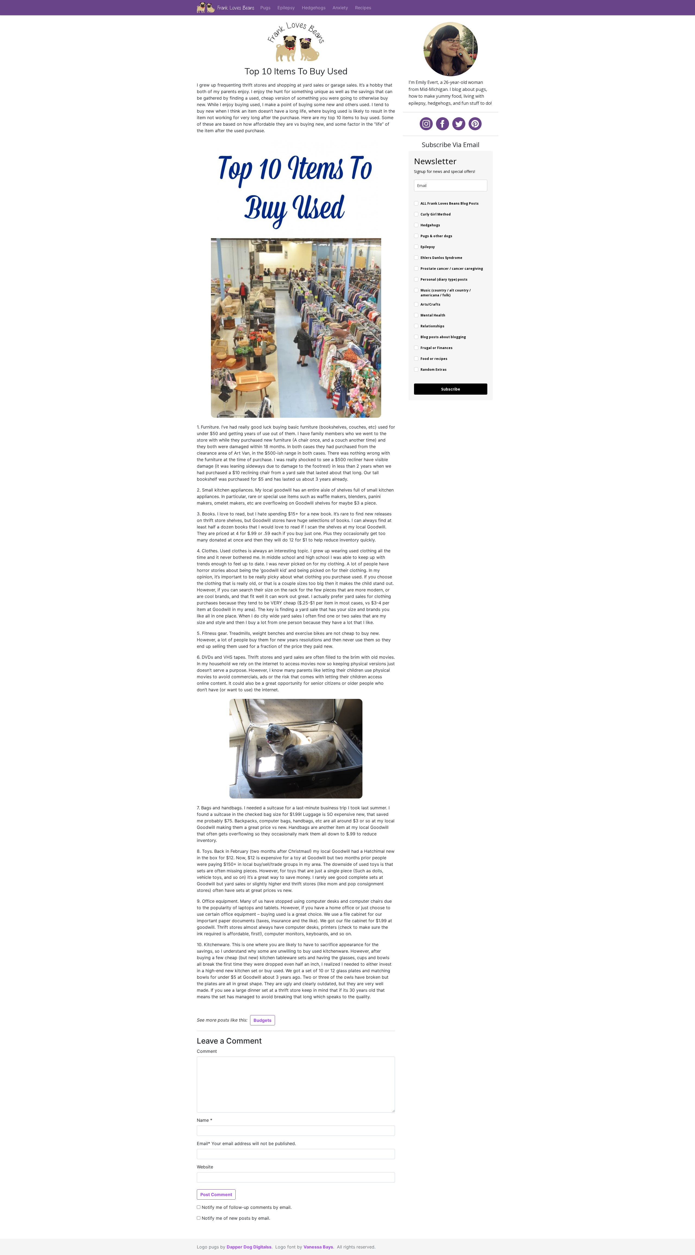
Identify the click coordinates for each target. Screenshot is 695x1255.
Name (203, 1120)
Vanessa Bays (318, 1247)
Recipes (363, 7)
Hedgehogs (314, 7)
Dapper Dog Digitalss (249, 1247)
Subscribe (450, 389)
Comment (207, 1051)
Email (202, 1143)
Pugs (265, 7)
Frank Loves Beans (235, 8)
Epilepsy (286, 7)
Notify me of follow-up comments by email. (247, 1207)
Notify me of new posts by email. (236, 1218)
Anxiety (340, 7)
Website (205, 1167)
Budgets (262, 1020)
